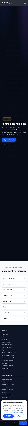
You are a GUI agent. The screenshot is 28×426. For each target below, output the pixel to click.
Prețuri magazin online (8, 355)
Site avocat (5, 392)
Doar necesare (19, 416)
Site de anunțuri (6, 397)
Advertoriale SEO (6, 368)
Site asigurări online (7, 395)
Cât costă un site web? (8, 360)
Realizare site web (14, 278)
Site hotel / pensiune (7, 389)
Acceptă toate (8, 416)
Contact (14, 318)
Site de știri (5, 387)
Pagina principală (9, 140)
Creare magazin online (14, 284)
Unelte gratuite (6, 342)
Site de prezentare (7, 382)
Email (14, 424)
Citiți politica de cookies (16, 412)
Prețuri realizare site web (8, 352)
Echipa (3, 337)
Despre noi (14, 312)
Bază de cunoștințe (7, 344)
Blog (3, 350)
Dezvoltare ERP (14, 301)
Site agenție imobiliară (8, 384)
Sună (5, 424)
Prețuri (14, 307)
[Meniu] (24, 3)
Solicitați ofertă (23, 424)
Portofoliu (4, 339)
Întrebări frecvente (7, 347)
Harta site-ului (8, 145)
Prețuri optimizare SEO (8, 358)
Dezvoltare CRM (14, 295)
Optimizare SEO (14, 289)
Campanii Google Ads (7, 365)
